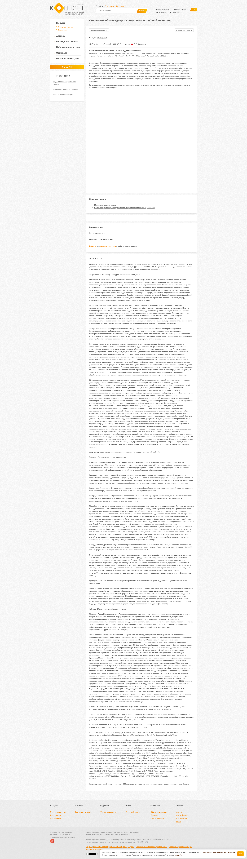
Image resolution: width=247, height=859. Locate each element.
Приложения (63, 30)
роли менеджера (166, 85)
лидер (121, 85)
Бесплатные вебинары (63, 94)
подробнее (179, 855)
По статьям (109, 6)
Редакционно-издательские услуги (64, 83)
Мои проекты (181, 818)
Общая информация (159, 812)
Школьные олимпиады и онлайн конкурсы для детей (113, 847)
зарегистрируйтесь (108, 246)
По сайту (99, 6)
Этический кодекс (132, 812)
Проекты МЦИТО (163, 9)
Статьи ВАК (67, 67)
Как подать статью (83, 812)
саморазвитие (131, 85)
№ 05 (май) (102, 38)
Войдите (92, 246)
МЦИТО (89, 847)
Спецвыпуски (55, 815)
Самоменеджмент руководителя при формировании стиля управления (124, 208)
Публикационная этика (68, 47)
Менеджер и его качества (105, 205)
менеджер (154, 85)
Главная (179, 812)
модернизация (112, 85)
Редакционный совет (67, 42)
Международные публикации (65, 89)
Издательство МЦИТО (67, 58)
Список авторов (157, 818)
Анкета (178, 822)
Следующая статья (183, 30)
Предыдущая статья (99, 30)
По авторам (120, 6)
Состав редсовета (108, 812)
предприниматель (182, 85)
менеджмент (143, 85)
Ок (240, 854)
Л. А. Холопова (139, 44)
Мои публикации (182, 815)
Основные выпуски (65, 27)
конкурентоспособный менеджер (103, 87)
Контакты (154, 815)
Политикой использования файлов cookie (217, 852)
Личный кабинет (180, 9)
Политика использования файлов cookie (151, 847)
